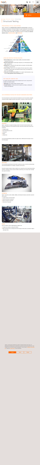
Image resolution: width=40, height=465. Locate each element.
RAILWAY (3, 223)
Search (27, 2)
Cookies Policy (12, 348)
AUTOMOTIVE (4, 193)
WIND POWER (4, 162)
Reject (20, 352)
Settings (27, 352)
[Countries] (29, 2)
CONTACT (30, 15)
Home (4, 19)
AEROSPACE (4, 123)
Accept (12, 352)
